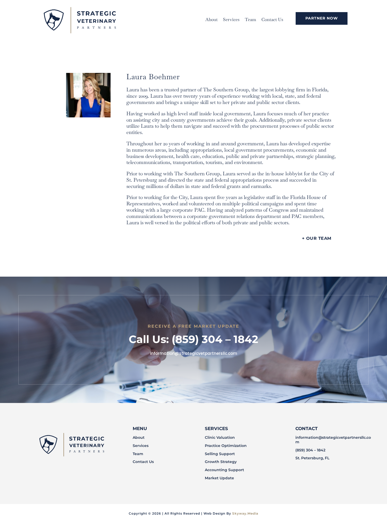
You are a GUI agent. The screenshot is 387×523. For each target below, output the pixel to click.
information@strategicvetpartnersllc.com (333, 439)
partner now (321, 18)
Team (250, 19)
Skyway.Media (245, 513)
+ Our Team (316, 238)
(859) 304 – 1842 (310, 450)
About (211, 19)
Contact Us (272, 19)
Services (231, 19)
